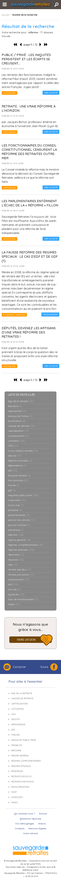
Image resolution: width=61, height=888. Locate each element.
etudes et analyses (14, 314)
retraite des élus (20, 569)
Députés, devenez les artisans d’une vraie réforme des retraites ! (29, 332)
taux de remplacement (23, 599)
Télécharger (50, 314)
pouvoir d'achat (19, 525)
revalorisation (18, 579)
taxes (14, 604)
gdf (12, 490)
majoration (17, 500)
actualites (9, 93)
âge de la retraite (21, 401)
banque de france (20, 416)
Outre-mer (16, 505)
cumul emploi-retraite (23, 450)
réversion (16, 559)
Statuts (42, 823)
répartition (16, 554)
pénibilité (15, 510)
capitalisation (18, 431)
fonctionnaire (18, 480)
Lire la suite (51, 92)
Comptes (19, 828)
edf (12, 470)
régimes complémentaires (25, 545)
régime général (19, 540)
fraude (14, 485)
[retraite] (31, 4)
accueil (5, 15)
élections (15, 406)
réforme (16, 535)
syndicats (16, 594)
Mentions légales (37, 828)
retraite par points (21, 574)
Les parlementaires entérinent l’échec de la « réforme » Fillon (30, 203)
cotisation (16, 441)
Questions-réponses (30, 818)
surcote (14, 589)
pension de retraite (21, 520)
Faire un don (26, 639)
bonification (17, 421)
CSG (13, 445)
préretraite (16, 530)
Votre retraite (30, 833)
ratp (13, 564)
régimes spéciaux (21, 549)
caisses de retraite (21, 426)
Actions (43, 813)
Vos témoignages (24, 823)
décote (15, 455)
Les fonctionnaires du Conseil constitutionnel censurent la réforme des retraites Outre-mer (29, 151)
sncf (13, 584)
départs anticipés (20, 460)
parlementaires (18, 515)
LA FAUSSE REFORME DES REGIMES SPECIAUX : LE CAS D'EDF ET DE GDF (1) (30, 256)
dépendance (17, 465)
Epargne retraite (19, 475)
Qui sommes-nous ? (24, 813)
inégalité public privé (23, 495)
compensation (18, 436)
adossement (17, 411)
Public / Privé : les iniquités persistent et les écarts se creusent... (26, 59)
